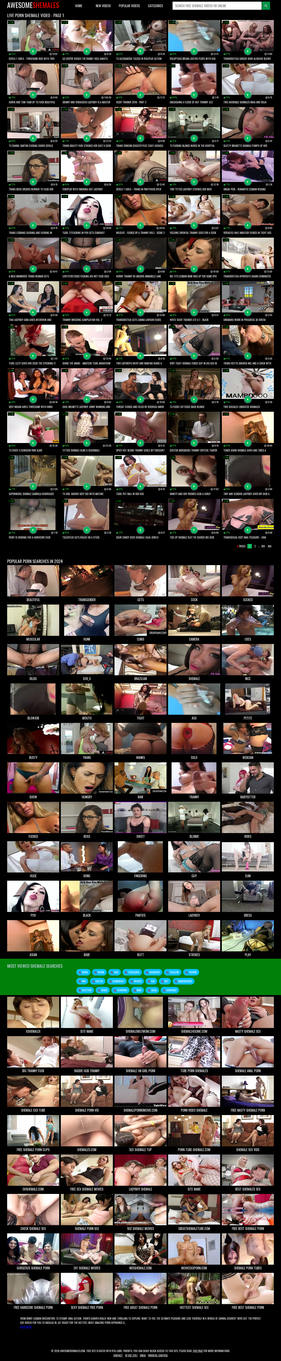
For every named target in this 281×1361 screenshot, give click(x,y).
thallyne (174, 972)
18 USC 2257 (131, 1355)
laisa (153, 990)
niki (83, 981)
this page (198, 1351)
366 (269, 546)
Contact (118, 1355)
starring (121, 990)
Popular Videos (129, 5)
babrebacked (184, 981)
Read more (26, 1327)
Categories (155, 5)
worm (100, 972)
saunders (154, 972)
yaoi (115, 972)
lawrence (171, 990)
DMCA (143, 1355)
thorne (192, 972)
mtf (166, 981)
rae (152, 981)
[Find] (266, 6)
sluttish (86, 990)
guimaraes (118, 981)
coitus (99, 981)
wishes (137, 981)
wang (84, 972)
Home (78, 5)
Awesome (33, 5)
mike (138, 990)
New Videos (103, 5)
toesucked (133, 972)
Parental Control (158, 1355)
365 (263, 546)
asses (103, 990)
